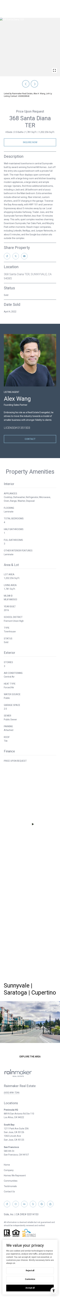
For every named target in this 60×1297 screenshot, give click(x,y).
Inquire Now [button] (30, 142)
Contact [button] (30, 439)
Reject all (30, 1270)
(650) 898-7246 (12, 1092)
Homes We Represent (15, 1175)
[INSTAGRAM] (15, 1204)
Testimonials (10, 1186)
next (34, 84)
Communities (10, 1181)
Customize (30, 1279)
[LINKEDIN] (24, 1204)
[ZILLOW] (50, 1204)
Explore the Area (30, 1056)
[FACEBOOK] (7, 1204)
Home (7, 1164)
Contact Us (9, 1191)
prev (25, 84)
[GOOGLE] (41, 1204)
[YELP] (33, 1204)
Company (9, 1170)
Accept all (30, 1288)
